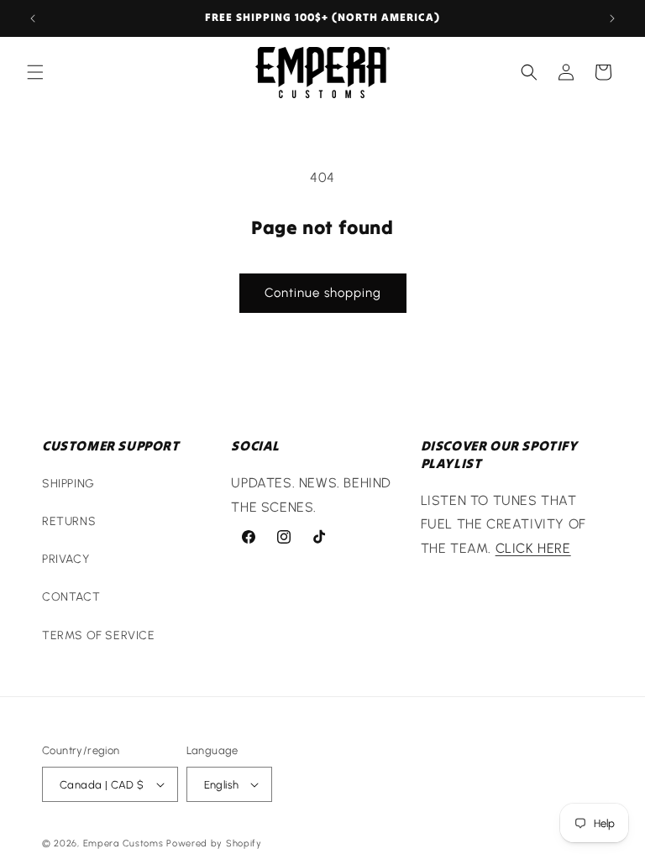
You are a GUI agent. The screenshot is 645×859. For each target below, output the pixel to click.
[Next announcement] (612, 18)
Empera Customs (123, 843)
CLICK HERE (533, 548)
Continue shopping (323, 292)
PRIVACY (65, 559)
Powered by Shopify (214, 843)
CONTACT (71, 597)
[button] (35, 72)
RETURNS (69, 521)
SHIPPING (68, 483)
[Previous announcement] (32, 18)
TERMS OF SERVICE (98, 635)
